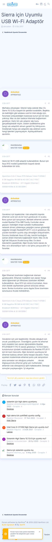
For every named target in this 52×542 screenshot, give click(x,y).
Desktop (10, 409)
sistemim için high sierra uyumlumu (22, 401)
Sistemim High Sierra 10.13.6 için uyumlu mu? (26, 438)
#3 (49, 210)
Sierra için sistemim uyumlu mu (20, 450)
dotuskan (7, 26)
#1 (49, 103)
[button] (3, 4)
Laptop (10, 432)
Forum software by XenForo (25, 522)
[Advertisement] (26, 63)
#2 (49, 156)
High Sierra (11, 420)
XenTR (22, 525)
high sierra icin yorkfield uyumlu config (23, 415)
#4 (49, 271)
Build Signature (8, 525)
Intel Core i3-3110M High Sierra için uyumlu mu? (28, 427)
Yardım (47, 534)
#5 (49, 334)
